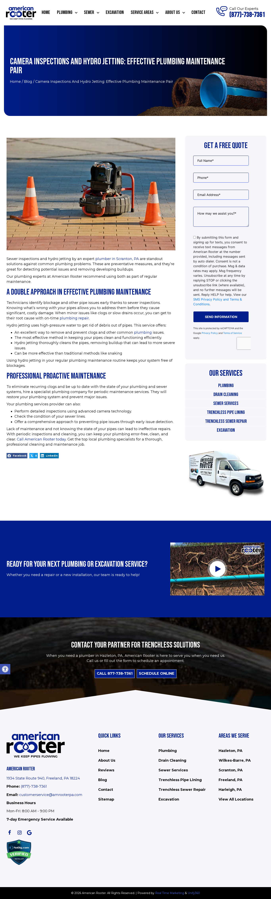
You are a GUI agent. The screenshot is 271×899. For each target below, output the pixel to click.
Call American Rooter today (41, 439)
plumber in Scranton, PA (117, 259)
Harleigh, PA (230, 789)
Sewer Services (225, 403)
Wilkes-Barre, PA (235, 760)
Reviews (106, 770)
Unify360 (194, 893)
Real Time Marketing (169, 893)
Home (15, 81)
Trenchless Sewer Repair (226, 421)
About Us (106, 760)
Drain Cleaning (225, 394)
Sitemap (106, 799)
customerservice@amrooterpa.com (50, 795)
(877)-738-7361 (34, 786)
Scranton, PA (231, 770)
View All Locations (236, 799)
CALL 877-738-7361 (115, 673)
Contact (105, 789)
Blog (28, 81)
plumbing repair (74, 318)
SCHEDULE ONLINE (156, 673)
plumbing (143, 332)
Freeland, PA (230, 780)
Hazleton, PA (230, 751)
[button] (5, 669)
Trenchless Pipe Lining (226, 412)
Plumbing (226, 385)
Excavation (226, 430)
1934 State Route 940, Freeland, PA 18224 (43, 778)
